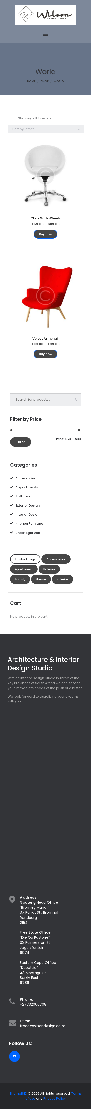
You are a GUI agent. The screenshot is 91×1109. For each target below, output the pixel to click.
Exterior (49, 569)
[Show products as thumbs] (9, 118)
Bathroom (23, 496)
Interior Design (27, 514)
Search (77, 399)
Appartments (26, 487)
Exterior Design (27, 505)
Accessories (25, 478)
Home (31, 81)
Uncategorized (27, 532)
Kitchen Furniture (29, 523)
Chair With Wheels (45, 218)
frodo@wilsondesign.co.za (42, 1026)
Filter (20, 442)
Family (20, 579)
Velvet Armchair (45, 338)
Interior (62, 579)
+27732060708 (33, 1004)
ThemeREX (18, 1093)
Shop (45, 81)
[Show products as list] (14, 118)
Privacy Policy (54, 1098)
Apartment (24, 569)
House (41, 579)
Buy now (45, 234)
